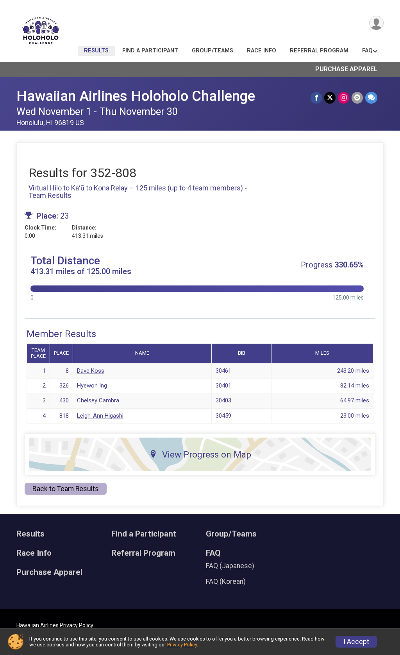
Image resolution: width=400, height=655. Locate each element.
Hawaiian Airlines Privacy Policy (54, 625)
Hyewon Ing (92, 385)
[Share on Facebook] (316, 97)
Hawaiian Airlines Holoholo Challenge (135, 96)
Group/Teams (212, 50)
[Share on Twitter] (330, 97)
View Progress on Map (206, 454)
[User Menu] (376, 23)
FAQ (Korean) (226, 581)
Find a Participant (150, 50)
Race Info (261, 50)
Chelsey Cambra (98, 400)
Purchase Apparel (346, 69)
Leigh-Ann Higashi (100, 415)
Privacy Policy (182, 645)
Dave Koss (90, 370)
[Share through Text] (371, 97)
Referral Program (319, 50)
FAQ (367, 50)
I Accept (356, 642)
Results (96, 50)
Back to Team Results (65, 489)
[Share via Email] (357, 97)
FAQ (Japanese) (230, 566)
